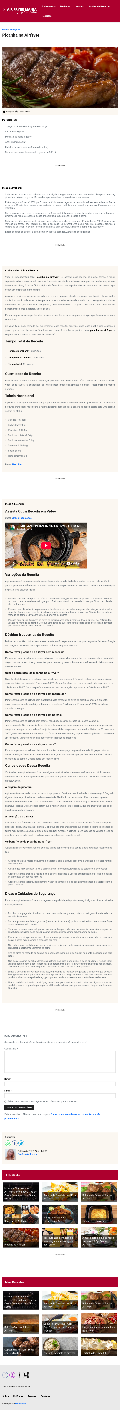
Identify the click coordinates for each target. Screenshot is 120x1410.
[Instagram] (11, 1374)
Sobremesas (49, 6)
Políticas (18, 1396)
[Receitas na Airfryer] (21, 1214)
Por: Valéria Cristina (27, 1154)
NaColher (17, 464)
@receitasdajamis (22, 518)
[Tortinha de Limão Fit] (99, 1346)
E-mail (8, 1091)
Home (5, 29)
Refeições (15, 29)
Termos (32, 1396)
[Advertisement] (60, 173)
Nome (7, 1079)
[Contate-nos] (25, 1374)
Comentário (11, 1048)
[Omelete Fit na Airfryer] (99, 1214)
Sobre (5, 1396)
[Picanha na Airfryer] (21, 1238)
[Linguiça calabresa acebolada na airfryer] (99, 1323)
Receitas (47, 16)
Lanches (79, 6)
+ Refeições (13, 1175)
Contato (45, 1396)
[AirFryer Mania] (19, 11)
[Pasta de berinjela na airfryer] (60, 1346)
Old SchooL (20, 1403)
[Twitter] (20, 1142)
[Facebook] (14, 1142)
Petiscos (65, 6)
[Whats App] (7, 1142)
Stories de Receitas (99, 6)
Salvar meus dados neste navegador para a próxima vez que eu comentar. (42, 1101)
